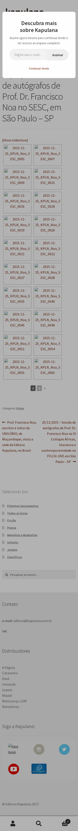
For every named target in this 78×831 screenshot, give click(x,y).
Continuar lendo (39, 68)
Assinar (57, 55)
